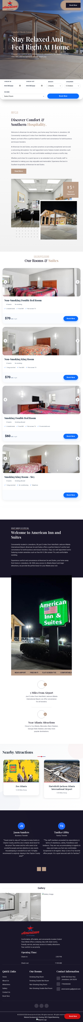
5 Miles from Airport (41, 692)
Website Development (31, 1017)
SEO (46, 1017)
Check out (30, 81)
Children (69, 81)
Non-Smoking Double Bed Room (40, 988)
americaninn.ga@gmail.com (70, 989)
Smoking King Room (36, 977)
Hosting (41, 1017)
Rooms (6, 92)
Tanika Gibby (61, 832)
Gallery (4, 988)
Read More (19, 171)
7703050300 (66, 984)
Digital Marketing (53, 1017)
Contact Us (6, 992)
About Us (5, 981)
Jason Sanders (21, 832)
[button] (77, 282)
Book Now (73, 5)
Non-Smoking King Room (38, 984)
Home (4, 977)
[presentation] (38, 801)
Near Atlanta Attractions (41, 722)
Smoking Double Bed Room (39, 981)
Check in (7, 81)
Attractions (6, 984)
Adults (50, 81)
